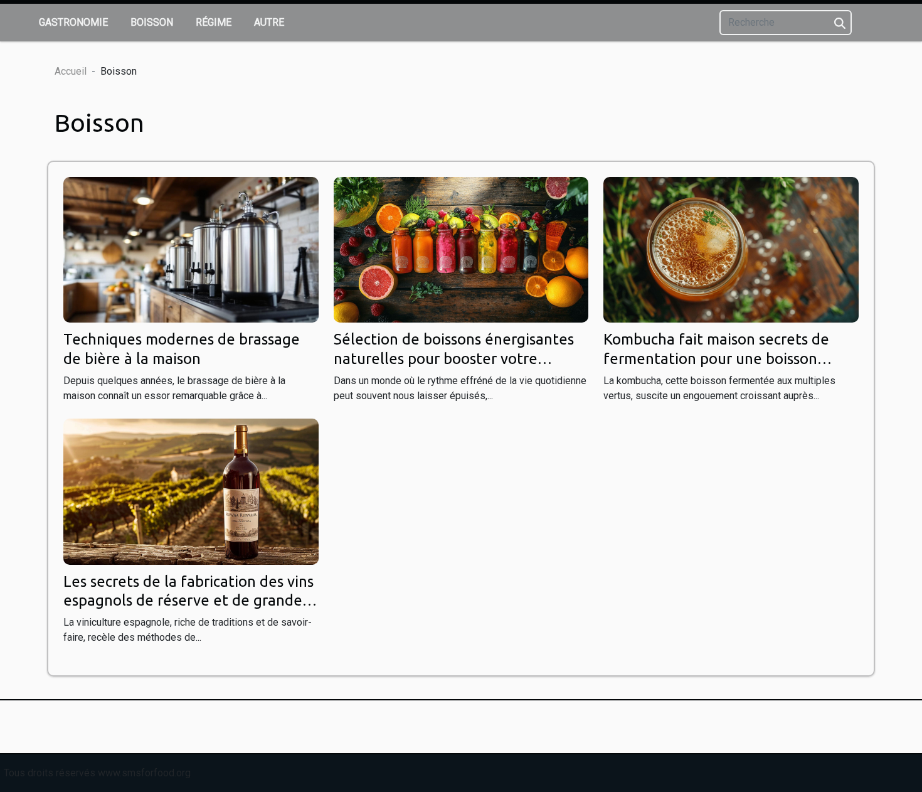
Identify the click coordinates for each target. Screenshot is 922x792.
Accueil (71, 71)
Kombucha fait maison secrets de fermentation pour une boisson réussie (716, 358)
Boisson (151, 22)
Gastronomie (73, 22)
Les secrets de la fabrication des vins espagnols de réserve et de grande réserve (188, 600)
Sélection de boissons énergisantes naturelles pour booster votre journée (454, 358)
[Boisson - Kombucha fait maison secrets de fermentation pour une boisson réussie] (731, 249)
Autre (269, 22)
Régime (213, 22)
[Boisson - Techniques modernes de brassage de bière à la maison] (191, 249)
